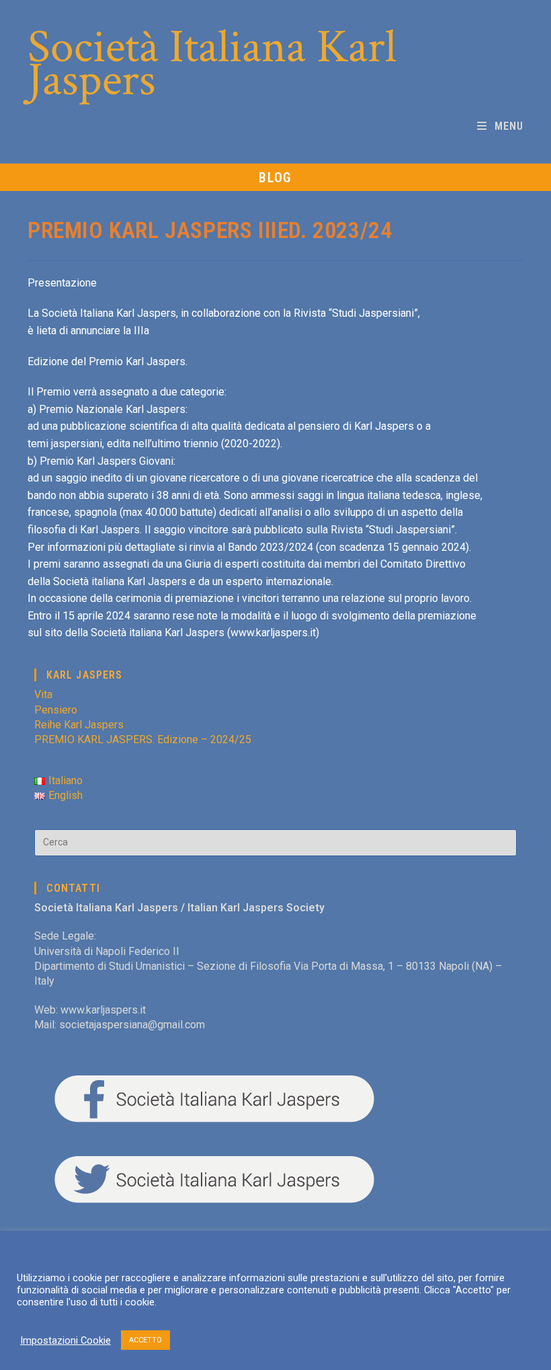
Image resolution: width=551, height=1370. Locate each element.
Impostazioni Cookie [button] (65, 1340)
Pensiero (55, 709)
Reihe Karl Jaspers (79, 724)
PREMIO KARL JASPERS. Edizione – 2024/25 (142, 739)
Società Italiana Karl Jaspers (212, 64)
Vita (43, 694)
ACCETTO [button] (145, 1340)
